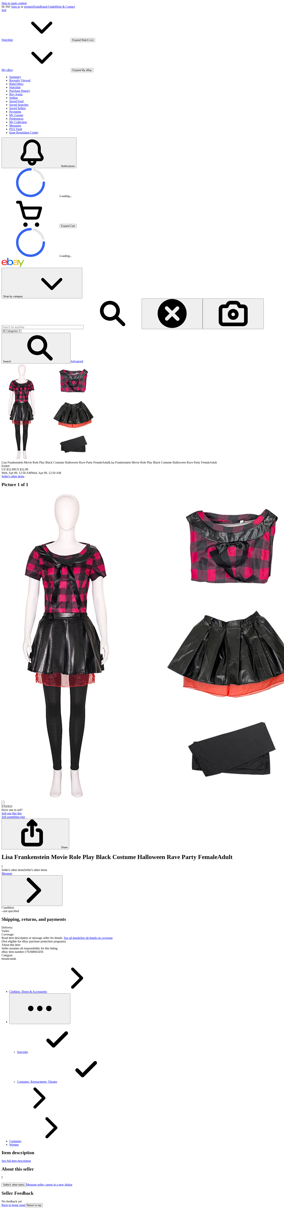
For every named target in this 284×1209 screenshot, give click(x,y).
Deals (36, 6)
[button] (36, 348)
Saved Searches (18, 104)
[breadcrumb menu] (39, 1008)
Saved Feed (16, 101)
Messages (15, 125)
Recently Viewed (19, 80)
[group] (142, 646)
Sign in (15, 6)
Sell (4, 10)
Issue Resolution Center (23, 132)
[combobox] (43, 327)
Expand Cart (68, 226)
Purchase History (19, 90)
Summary (15, 77)
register (28, 6)
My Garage (16, 115)
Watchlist (14, 87)
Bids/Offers (16, 84)
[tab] (142, 945)
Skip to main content (14, 3)
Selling (13, 97)
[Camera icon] (233, 313)
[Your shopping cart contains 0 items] (31, 225)
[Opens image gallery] (3, 803)
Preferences (16, 118)
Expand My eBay (82, 70)
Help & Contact (65, 6)
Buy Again (16, 94)
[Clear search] (172, 313)
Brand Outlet (48, 6)
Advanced (77, 361)
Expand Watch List (83, 40)
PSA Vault (15, 129)
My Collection (18, 122)
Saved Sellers (17, 108)
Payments (15, 111)
